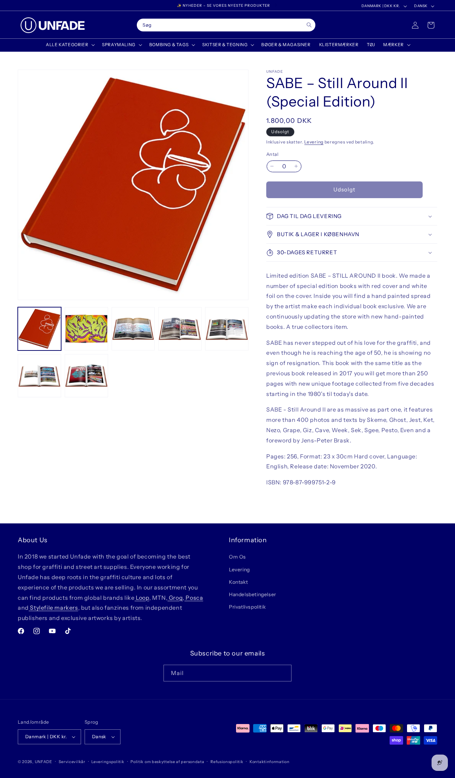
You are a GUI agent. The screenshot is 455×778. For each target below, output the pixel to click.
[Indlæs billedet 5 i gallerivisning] (226, 328)
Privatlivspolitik (247, 607)
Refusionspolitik (226, 761)
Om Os (237, 557)
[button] (70, 45)
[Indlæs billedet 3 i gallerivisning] (133, 328)
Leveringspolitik (107, 761)
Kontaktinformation (270, 761)
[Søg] (309, 25)
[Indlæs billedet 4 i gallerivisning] (180, 328)
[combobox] (226, 25)
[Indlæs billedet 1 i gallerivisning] (39, 328)
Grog (175, 597)
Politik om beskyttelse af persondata (167, 761)
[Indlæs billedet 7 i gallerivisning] (86, 375)
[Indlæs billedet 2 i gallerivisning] (86, 328)
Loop (142, 597)
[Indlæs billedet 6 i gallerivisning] (39, 375)
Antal (272, 154)
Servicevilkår (72, 761)
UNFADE (43, 761)
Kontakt (238, 582)
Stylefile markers (53, 607)
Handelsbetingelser (252, 594)
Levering (313, 142)
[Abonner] (283, 673)
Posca (193, 597)
